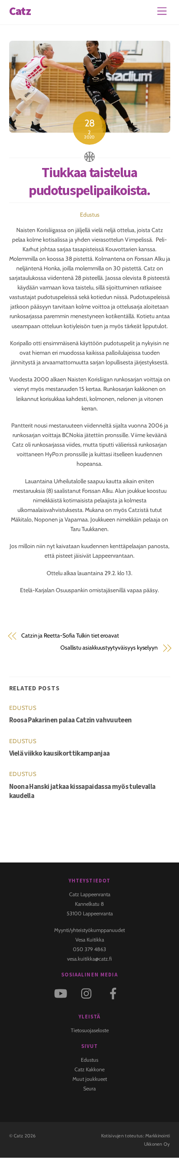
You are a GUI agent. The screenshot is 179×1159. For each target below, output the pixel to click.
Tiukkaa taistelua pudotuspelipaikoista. (89, 181)
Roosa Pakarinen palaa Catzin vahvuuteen (70, 719)
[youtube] (62, 993)
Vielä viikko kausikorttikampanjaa (59, 753)
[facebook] (114, 993)
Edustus (89, 214)
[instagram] (88, 993)
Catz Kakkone (89, 1069)
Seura (89, 1088)
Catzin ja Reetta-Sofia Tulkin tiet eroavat (70, 635)
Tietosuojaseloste (90, 1030)
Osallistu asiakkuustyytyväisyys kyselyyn (109, 647)
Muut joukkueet (89, 1079)
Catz (18, 1136)
